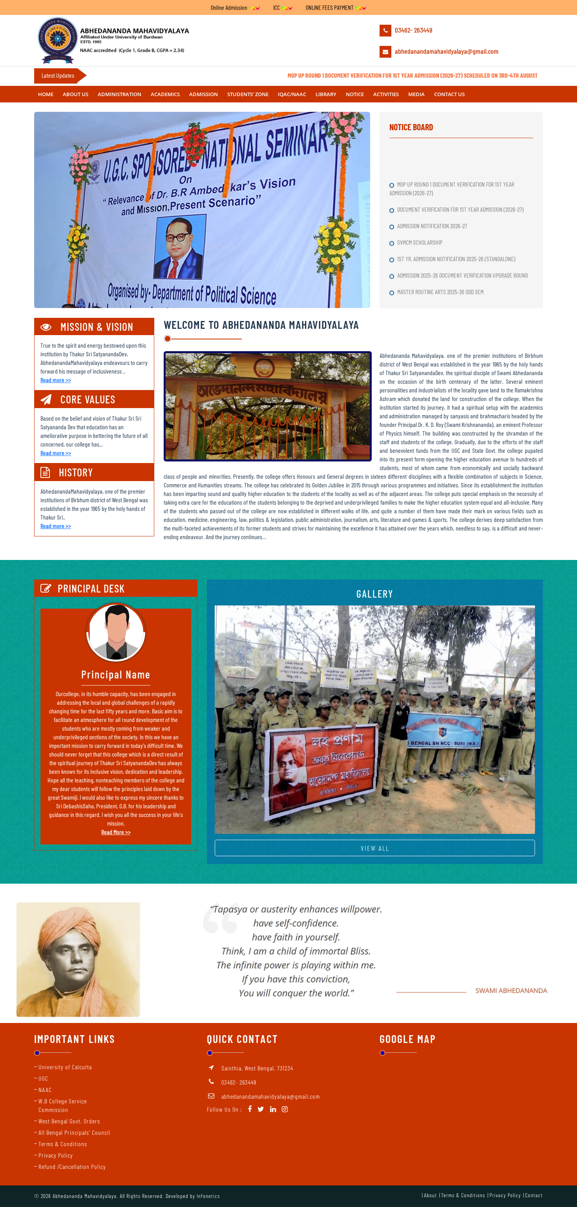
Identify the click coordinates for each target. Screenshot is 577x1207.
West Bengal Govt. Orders (69, 1121)
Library (326, 94)
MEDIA (416, 94)
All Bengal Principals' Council (74, 1132)
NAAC (45, 1089)
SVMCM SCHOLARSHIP (420, 210)
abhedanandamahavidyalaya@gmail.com (445, 51)
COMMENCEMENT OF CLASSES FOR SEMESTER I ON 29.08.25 (458, 276)
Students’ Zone (247, 94)
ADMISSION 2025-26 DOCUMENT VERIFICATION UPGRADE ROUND (463, 243)
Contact (534, 1195)
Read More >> (116, 831)
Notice (355, 94)
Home (45, 94)
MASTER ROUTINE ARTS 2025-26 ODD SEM (441, 260)
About (430, 1195)
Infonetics (208, 1195)
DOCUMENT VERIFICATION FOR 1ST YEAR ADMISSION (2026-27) (461, 177)
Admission (203, 94)
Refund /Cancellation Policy (72, 1166)
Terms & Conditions (62, 1143)
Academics (165, 94)
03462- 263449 (412, 30)
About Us (75, 94)
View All (375, 848)
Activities (386, 94)
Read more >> (55, 379)
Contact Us (449, 94)
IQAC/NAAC (292, 94)
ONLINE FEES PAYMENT (330, 7)
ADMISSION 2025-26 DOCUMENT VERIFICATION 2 (446, 293)
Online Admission (229, 7)
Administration (119, 94)
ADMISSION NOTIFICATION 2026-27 (432, 194)
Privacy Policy (55, 1155)
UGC (43, 1078)
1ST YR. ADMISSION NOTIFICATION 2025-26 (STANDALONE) (457, 227)
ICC (277, 7)
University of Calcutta (65, 1066)
